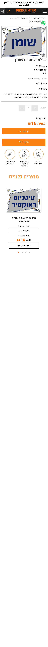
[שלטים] (26, 11)
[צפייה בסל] (2, 11)
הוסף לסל (23, 142)
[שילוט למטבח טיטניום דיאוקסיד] (24, 200)
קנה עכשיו (24, 131)
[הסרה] (22, 108)
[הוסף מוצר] (35, 108)
